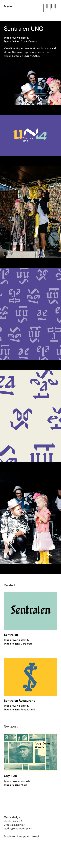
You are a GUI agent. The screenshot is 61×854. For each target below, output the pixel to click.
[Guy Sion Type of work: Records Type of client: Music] (30, 752)
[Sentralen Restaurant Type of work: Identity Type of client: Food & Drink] (30, 677)
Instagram (23, 836)
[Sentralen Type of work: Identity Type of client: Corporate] (30, 611)
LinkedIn (35, 836)
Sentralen (17, 52)
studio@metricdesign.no (18, 828)
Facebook (9, 836)
